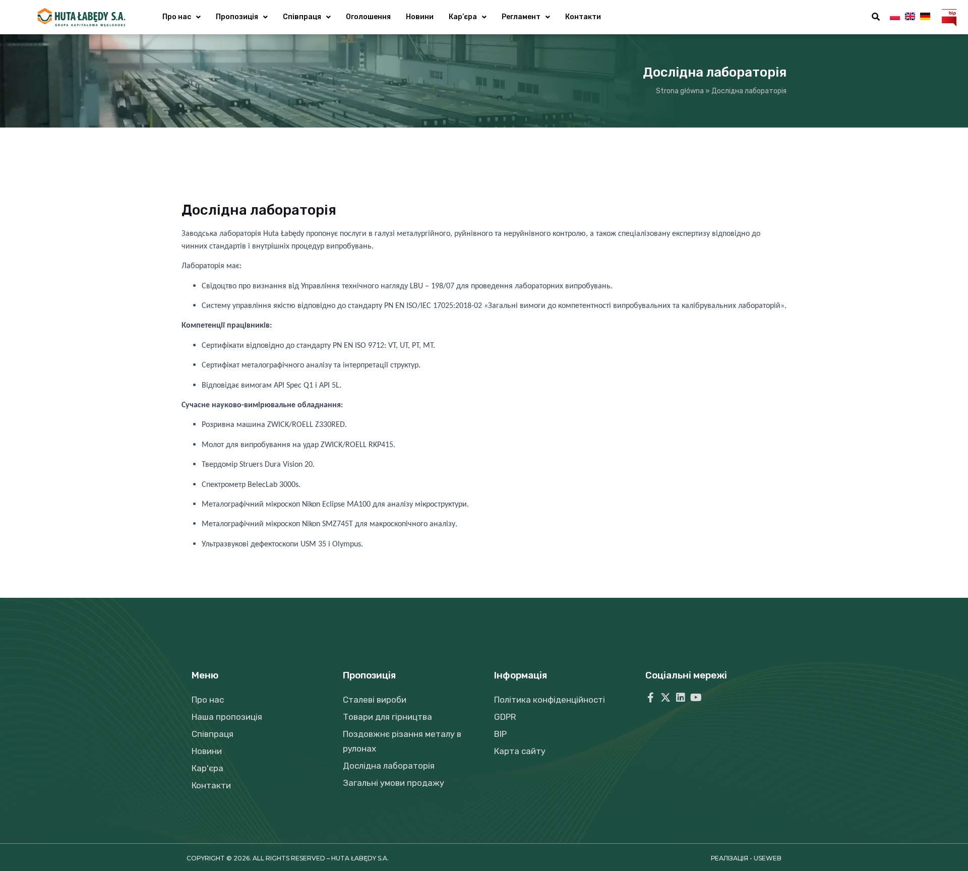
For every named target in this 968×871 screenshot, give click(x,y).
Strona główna (680, 91)
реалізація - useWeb (746, 858)
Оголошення (368, 17)
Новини (420, 17)
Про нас (176, 17)
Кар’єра (463, 17)
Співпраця (302, 17)
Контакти (583, 17)
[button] (876, 17)
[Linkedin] (681, 698)
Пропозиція (237, 17)
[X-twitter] (665, 698)
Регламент (521, 17)
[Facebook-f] (650, 698)
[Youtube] (696, 698)
